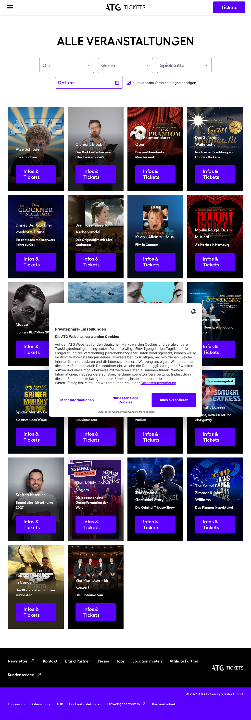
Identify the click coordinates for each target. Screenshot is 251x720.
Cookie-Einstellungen (85, 704)
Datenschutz (40, 704)
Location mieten (147, 661)
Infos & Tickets (32, 174)
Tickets (229, 7)
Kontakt (50, 661)
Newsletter (17, 661)
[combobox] (66, 65)
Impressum (16, 704)
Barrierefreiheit (163, 704)
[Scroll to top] (237, 706)
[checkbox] (129, 83)
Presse (103, 661)
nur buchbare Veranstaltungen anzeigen (164, 83)
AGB (59, 704)
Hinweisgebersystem (123, 704)
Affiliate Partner (184, 661)
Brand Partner (77, 661)
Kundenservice (21, 675)
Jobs (121, 661)
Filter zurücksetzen (123, 98)
